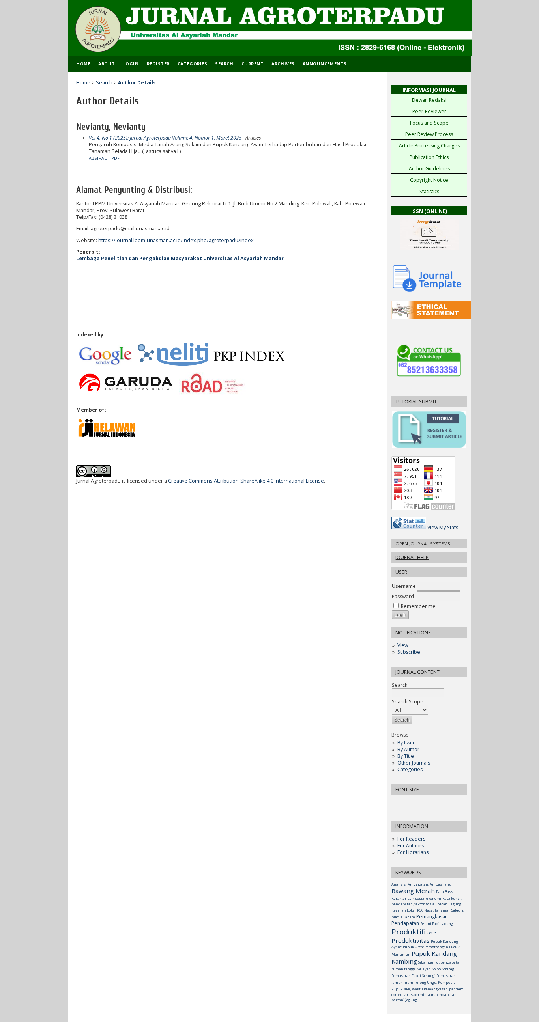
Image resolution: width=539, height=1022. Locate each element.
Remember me (418, 606)
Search (224, 64)
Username (404, 586)
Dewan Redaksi (429, 100)
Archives (282, 64)
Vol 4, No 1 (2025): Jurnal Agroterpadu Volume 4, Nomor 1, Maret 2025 (165, 137)
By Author (408, 749)
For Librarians (413, 852)
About (106, 64)
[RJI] (107, 435)
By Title (405, 756)
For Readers (411, 839)
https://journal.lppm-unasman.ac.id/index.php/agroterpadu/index (176, 240)
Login (131, 64)
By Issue (406, 742)
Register (158, 64)
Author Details (137, 82)
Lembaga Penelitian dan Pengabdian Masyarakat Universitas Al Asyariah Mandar (180, 258)
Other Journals (413, 762)
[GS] (105, 363)
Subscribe (408, 652)
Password (403, 596)
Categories (410, 769)
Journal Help (412, 557)
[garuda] (125, 393)
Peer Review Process (429, 134)
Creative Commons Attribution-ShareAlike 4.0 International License (246, 480)
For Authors (410, 845)
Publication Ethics (429, 157)
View (402, 645)
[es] (432, 317)
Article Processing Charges (429, 145)
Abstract (99, 158)
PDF (115, 158)
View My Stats (442, 527)
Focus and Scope (429, 122)
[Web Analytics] (408, 527)
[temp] (427, 291)
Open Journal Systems (422, 543)
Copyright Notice (429, 180)
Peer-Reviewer (429, 111)
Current (252, 64)
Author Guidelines (429, 168)
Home (83, 64)
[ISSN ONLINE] (429, 252)
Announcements (325, 64)
